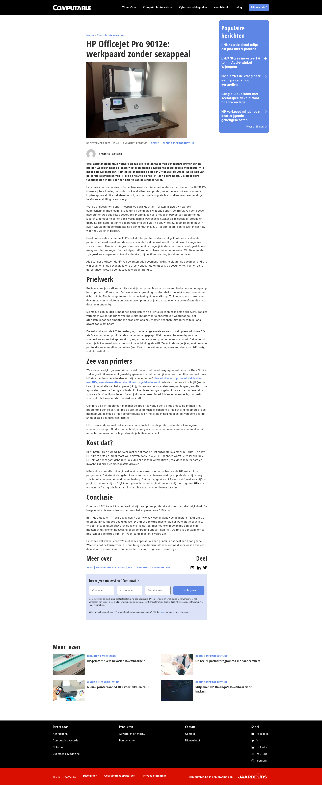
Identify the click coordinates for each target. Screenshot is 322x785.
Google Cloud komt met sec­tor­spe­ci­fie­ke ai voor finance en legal (240, 98)
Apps (89, 567)
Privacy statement (154, 775)
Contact (190, 733)
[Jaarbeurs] (251, 776)
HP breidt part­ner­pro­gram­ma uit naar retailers (227, 661)
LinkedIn (261, 747)
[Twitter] (205, 568)
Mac (130, 567)
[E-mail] (192, 568)
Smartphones (161, 567)
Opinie (155, 143)
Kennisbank (60, 733)
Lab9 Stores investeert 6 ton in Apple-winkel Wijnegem (240, 62)
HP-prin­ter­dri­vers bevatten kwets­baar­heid (116, 661)
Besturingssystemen (110, 567)
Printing (143, 567)
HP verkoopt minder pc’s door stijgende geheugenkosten (240, 116)
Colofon (58, 747)
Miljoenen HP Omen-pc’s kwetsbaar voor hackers (223, 689)
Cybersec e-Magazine (66, 754)
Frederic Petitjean (110, 153)
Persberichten (127, 740)
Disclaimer (90, 775)
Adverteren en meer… (132, 733)
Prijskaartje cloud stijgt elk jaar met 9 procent (239, 47)
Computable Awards (65, 740)
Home (90, 35)
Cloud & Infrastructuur (111, 35)
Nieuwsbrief (192, 740)
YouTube (261, 754)
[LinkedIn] (199, 568)
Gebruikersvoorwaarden (120, 775)
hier (162, 612)
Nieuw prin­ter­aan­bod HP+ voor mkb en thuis (118, 687)
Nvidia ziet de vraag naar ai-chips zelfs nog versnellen (241, 80)
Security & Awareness (101, 656)
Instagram (262, 760)
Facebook (262, 733)
